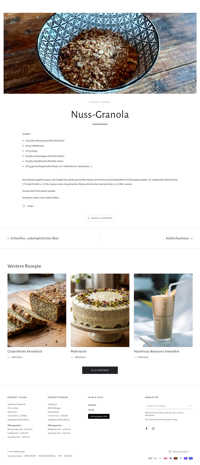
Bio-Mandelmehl (38, 161)
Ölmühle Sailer (19, 451)
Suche (91, 410)
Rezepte (106, 102)
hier (175, 419)
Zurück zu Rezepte (101, 218)
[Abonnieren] (191, 405)
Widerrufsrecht (30, 456)
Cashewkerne (70, 166)
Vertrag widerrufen (98, 416)
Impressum (68, 456)
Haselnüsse (83, 166)
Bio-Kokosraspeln (39, 156)
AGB (59, 456)
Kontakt (92, 405)
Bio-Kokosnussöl (39, 140)
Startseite (94, 102)
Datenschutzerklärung (47, 456)
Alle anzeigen (100, 370)
